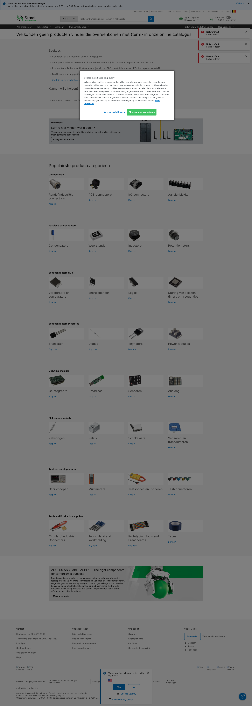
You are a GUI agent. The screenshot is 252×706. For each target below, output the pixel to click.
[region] (127, 95)
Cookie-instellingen (114, 112)
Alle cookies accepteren (142, 112)
